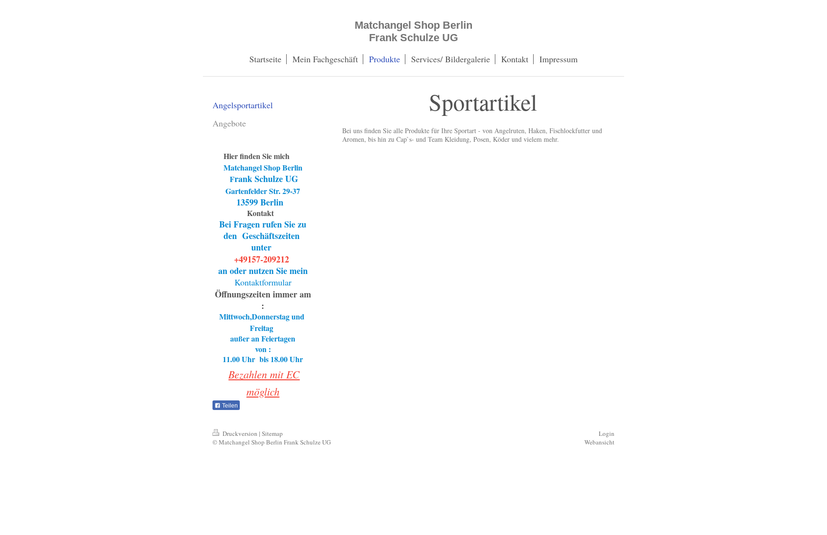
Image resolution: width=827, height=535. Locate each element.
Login (607, 433)
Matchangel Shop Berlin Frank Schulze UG (413, 31)
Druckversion (240, 433)
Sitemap (272, 433)
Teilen (229, 405)
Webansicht (599, 442)
